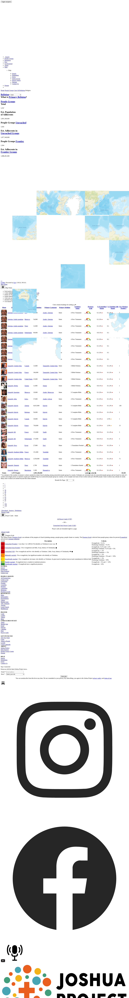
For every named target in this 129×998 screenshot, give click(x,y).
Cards (2, 614)
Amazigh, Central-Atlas (15, 366)
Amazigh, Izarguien (13, 392)
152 (6, 505)
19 (5, 490)
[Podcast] (15, 962)
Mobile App (4, 624)
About (6, 65)
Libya (26, 399)
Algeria (27, 405)
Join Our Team (5, 638)
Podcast (3, 627)
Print (2, 631)
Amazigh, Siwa (12, 445)
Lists (15, 90)
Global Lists (4, 573)
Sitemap (14, 82)
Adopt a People (5, 641)
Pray (6, 62)
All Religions (21, 90)
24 (5, 499)
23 (5, 497)
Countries (4, 585)
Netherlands (28, 332)
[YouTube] (3, 962)
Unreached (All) (10, 551)
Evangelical (123, 537)
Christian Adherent (13, 539)
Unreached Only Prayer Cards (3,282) (64, 525)
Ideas (2, 619)
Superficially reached (11, 559)
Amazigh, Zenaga (13, 470)
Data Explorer (5, 571)
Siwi (44, 445)
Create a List (4, 580)
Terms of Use (16, 79)
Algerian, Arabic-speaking (15, 332)
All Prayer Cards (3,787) (64, 519)
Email (2, 626)
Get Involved (8, 64)
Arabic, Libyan (47, 399)
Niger (26, 465)
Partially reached (10, 562)
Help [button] (6, 67)
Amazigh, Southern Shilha (15, 452)
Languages (4, 588)
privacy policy (97, 678)
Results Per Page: (60, 480)
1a (1, 544)
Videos (3, 600)
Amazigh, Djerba (13, 386)
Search (7, 57)
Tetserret (45, 465)
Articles (3, 605)
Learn (2, 639)
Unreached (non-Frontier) (12, 548)
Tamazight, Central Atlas (50, 366)
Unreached (21, 122)
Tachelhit (45, 452)
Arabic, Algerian (48, 332)
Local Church (5, 607)
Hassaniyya (46, 470)
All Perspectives (5, 578)
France (27, 372)
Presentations (5, 598)
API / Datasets (5, 603)
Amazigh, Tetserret (13, 465)
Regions (3, 586)
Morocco (27, 392)
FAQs (14, 77)
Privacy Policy (16, 80)
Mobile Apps (4, 602)
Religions (3, 590)
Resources (8, 60)
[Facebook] (64, 941)
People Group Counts (7, 651)
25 (5, 500)
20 (5, 492)
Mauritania (28, 470)
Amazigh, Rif (12, 432)
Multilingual (4, 609)
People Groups (9, 58)
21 (5, 493)
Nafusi (45, 386)
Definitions (15, 75)
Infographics (4, 597)
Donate (7, 85)
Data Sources (5, 650)
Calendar (3, 629)
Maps (2, 595)
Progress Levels (5, 592)
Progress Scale (16, 537)
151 (6, 504)
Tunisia (27, 386)
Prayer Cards (4, 632)
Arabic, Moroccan (48, 392)
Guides (3, 615)
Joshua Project (5, 648)
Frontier (20, 141)
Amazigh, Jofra (12, 399)
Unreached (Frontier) (11, 544)
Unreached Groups (10, 133)
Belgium (27, 412)
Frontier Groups (9, 152)
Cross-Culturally (6, 644)
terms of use (108, 678)
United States (28, 379)
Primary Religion (17, 97)
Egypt (26, 445)
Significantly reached (11, 564)
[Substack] (3, 685)
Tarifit (44, 432)
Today (3, 622)
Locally (3, 643)
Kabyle (45, 405)
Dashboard (4, 569)
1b (2, 548)
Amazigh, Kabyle (13, 405)
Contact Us (15, 84)
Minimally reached (10, 555)
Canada (27, 366)
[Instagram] (64, 813)
